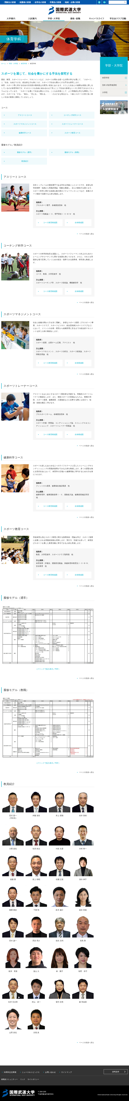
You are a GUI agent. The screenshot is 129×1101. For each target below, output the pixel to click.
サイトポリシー (33, 1079)
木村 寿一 (83, 849)
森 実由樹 (83, 1002)
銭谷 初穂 (83, 910)
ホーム (64, 10)
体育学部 (24, 63)
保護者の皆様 (25, 2)
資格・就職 (75, 18)
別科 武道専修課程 (109, 85)
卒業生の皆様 (55, 2)
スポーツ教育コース (72, 133)
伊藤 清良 (36, 816)
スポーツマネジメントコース (24, 124)
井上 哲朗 (59, 816)
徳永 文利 (59, 941)
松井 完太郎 (13, 1002)
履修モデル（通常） (25, 152)
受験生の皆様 (10, 2)
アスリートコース (25, 115)
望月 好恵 (59, 1002)
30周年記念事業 (10, 1072)
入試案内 (32, 18)
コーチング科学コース (72, 115)
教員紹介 (24, 161)
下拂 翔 (36, 910)
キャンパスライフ (96, 18)
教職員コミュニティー (9, 1079)
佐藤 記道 (59, 879)
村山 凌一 (36, 1002)
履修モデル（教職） (72, 152)
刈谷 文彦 (59, 849)
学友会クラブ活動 (118, 18)
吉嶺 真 (36, 1033)
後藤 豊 (13, 879)
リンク (22, 1079)
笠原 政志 (36, 849)
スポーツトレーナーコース (72, 124)
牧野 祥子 (82, 971)
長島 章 (83, 941)
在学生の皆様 (40, 2)
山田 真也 (13, 1033)
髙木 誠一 (13, 941)
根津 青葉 (13, 971)
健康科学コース (25, 133)
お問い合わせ (50, 1072)
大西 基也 (13, 849)
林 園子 (59, 971)
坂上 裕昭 (36, 879)
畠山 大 (36, 971)
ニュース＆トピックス (31, 1072)
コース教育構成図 (50, 223)
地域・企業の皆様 (72, 2)
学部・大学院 (53, 18)
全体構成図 (79, 223)
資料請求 (115, 1072)
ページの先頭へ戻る (86, 234)
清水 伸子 (83, 879)
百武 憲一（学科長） (13, 817)
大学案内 (11, 18)
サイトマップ (66, 1072)
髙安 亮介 (36, 941)
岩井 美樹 (83, 816)
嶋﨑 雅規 (13, 910)
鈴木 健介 (59, 910)
